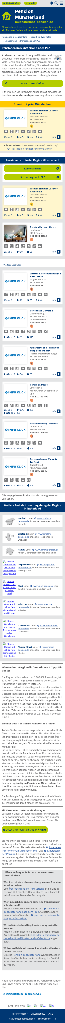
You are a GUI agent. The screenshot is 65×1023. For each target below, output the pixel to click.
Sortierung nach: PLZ (39, 177)
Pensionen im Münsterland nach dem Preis (31, 910)
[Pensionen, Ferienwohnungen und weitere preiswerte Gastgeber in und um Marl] (9, 587)
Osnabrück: (24, 625)
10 (32, 436)
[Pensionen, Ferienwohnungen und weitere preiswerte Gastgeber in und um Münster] (9, 607)
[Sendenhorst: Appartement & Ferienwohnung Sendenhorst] (15, 356)
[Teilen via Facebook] (30, 1006)
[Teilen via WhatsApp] (44, 1006)
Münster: (23, 604)
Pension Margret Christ (43, 226)
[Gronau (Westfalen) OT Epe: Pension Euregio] (15, 393)
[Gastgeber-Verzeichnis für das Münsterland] (7, 15)
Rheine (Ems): (25, 646)
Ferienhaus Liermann (41, 310)
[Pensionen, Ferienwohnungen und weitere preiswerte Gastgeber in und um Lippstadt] (9, 567)
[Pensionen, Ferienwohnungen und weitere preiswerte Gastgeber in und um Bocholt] (9, 521)
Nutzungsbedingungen (22, 1018)
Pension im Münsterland (26, 954)
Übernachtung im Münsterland (26, 888)
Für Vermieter (20, 1013)
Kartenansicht (41, 168)
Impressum (44, 1018)
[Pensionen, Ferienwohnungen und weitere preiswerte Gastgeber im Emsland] (9, 537)
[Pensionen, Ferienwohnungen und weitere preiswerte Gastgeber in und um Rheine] (9, 649)
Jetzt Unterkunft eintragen (26, 829)
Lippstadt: (24, 564)
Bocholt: (22, 518)
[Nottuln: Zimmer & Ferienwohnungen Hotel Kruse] (15, 281)
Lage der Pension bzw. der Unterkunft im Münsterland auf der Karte (32, 936)
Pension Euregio (39, 384)
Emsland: (23, 533)
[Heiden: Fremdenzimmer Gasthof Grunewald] (15, 118)
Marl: (20, 585)
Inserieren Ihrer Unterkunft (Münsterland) (31, 849)
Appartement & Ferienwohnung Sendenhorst (45, 349)
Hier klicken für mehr (31, 148)
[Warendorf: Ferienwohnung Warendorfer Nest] (15, 467)
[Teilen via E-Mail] (53, 1006)
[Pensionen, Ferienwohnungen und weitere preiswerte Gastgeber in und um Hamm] (9, 551)
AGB (50, 1013)
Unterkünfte (11, 3)
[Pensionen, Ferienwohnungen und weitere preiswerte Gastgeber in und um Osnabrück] (9, 628)
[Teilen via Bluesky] (37, 1006)
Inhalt (30, 3)
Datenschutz (38, 1013)
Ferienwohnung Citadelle (44, 423)
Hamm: (21, 549)
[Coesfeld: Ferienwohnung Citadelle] (15, 430)
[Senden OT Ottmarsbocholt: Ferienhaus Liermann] (15, 318)
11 (32, 239)
